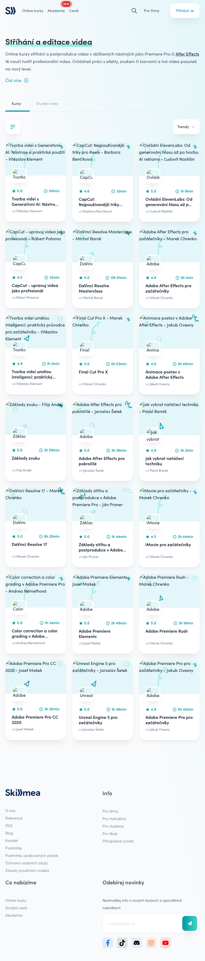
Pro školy (109, 833)
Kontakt (11, 840)
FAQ (8, 825)
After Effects (187, 54)
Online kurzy (32, 10)
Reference (14, 818)
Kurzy (16, 103)
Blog (9, 833)
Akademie (14, 915)
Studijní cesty (47, 103)
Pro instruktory (114, 818)
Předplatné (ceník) (118, 841)
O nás (10, 810)
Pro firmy (151, 10)
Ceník (74, 10)
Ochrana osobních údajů (26, 862)
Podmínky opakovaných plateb (31, 855)
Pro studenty (113, 826)
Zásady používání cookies (27, 870)
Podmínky (13, 847)
